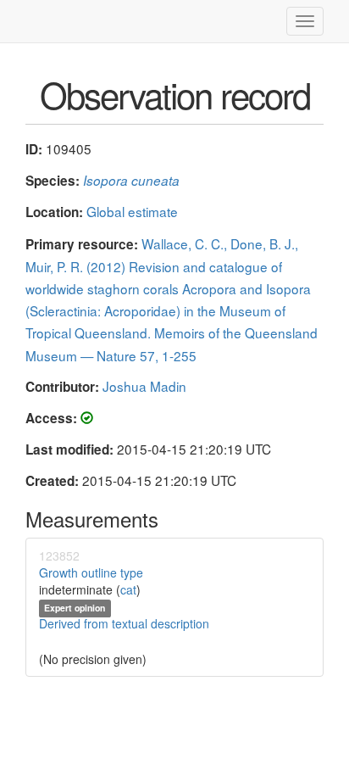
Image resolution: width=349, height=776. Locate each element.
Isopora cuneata (131, 180)
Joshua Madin (144, 386)
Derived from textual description (124, 623)
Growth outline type (91, 572)
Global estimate (132, 211)
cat (128, 589)
